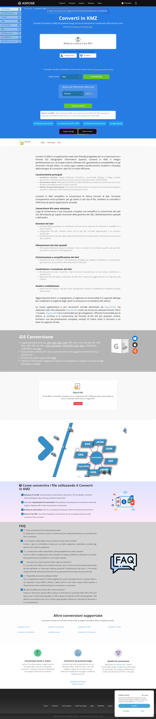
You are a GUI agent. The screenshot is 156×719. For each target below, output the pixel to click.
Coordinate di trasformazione (94, 123)
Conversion (28, 8)
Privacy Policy (83, 716)
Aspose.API (71, 310)
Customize (126, 711)
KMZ (64, 76)
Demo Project (87, 131)
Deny (142, 711)
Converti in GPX (84, 627)
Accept (134, 705)
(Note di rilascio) (78, 684)
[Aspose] (26, 3)
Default (67, 93)
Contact (101, 716)
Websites (91, 3)
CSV (39, 348)
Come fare (51, 143)
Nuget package (68, 131)
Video (43, 143)
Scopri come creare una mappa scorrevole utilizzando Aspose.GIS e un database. (78, 11)
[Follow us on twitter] (78, 698)
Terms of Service (93, 716)
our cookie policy (139, 701)
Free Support (66, 706)
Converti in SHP (54, 632)
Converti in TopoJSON (86, 632)
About (100, 3)
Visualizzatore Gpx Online (43, 123)
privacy (110, 69)
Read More (78, 403)
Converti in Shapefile (26, 632)
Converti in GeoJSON (56, 627)
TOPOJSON (67, 345)
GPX (49, 342)
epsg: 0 (89, 93)
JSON (48, 345)
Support (81, 3)
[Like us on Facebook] (73, 698)
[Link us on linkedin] (83, 698)
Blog (92, 706)
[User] (135, 3)
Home (46, 706)
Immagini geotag (116, 123)
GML (82, 345)
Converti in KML (114, 627)
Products (62, 3)
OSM (76, 345)
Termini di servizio (99, 69)
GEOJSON (56, 345)
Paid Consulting (80, 706)
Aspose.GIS (110, 307)
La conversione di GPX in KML (68, 123)
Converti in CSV (24, 627)
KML (54, 342)
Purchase (72, 3)
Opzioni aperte (78, 105)
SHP (65, 342)
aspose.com (77, 27)
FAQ (58, 143)
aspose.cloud (88, 27)
